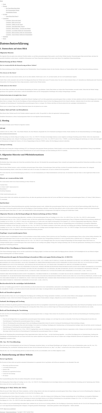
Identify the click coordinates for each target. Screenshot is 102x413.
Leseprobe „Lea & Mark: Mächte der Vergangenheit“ (18, 30)
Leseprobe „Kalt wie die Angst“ (13, 20)
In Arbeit (5, 14)
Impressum (2, 412)
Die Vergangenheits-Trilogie (12, 10)
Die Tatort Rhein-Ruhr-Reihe (13, 8)
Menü (1, 1)
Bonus (4, 38)
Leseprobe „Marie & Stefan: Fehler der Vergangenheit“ (19, 32)
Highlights (5, 36)
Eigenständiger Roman (11, 12)
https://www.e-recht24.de (10, 408)
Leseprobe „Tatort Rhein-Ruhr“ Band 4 (15, 26)
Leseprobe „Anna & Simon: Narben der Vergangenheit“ (19, 34)
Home (4, 4)
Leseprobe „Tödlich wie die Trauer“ (14, 24)
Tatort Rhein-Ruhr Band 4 (12, 16)
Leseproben (6, 18)
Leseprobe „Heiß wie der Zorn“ (13, 22)
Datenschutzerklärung (11, 412)
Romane (5, 6)
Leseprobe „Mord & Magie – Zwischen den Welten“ (18, 28)
